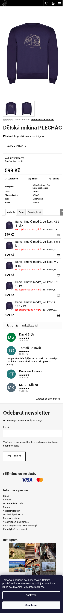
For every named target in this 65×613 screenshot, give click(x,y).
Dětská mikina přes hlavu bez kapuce (41, 186)
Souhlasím (31, 605)
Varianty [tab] (11, 212)
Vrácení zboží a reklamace (16, 522)
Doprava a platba (11, 518)
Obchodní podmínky (13, 514)
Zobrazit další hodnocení (48, 398)
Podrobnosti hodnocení (42, 119)
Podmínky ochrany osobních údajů (20, 525)
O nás (6, 496)
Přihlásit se (14, 456)
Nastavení (31, 595)
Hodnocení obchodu (13, 503)
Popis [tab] (21, 212)
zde (42, 586)
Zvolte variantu (16, 146)
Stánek (6, 507)
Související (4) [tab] (34, 212)
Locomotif (18, 161)
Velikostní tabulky (11, 511)
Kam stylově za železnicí (15, 529)
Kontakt (7, 499)
